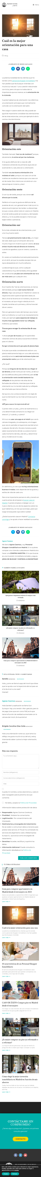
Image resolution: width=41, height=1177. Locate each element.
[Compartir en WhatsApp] (28, 69)
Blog (6, 56)
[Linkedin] (20, 1155)
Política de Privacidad (28, 803)
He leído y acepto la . (21, 803)
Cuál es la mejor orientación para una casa (20, 928)
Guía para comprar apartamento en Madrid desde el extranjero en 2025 (20, 662)
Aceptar (6, 1174)
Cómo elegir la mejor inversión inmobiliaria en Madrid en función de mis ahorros (19, 1079)
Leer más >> (6, 901)
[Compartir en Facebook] (18, 69)
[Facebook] (15, 1155)
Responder (20, 679)
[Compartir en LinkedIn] (23, 69)
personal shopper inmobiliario (23, 81)
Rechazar (14, 1174)
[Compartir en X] (13, 69)
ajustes (16, 1170)
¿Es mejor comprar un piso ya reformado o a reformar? (20, 629)
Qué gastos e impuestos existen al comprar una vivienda (21, 596)
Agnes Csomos (7, 541)
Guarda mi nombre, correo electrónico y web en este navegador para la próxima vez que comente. (20, 795)
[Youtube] (25, 1155)
